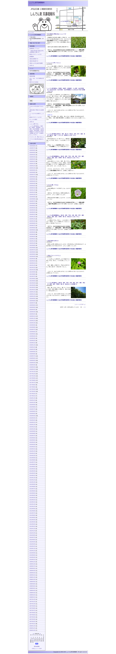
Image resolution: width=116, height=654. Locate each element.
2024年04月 (32, 207)
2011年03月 (32, 544)
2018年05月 (32, 360)
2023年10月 (32, 221)
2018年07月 (32, 356)
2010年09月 (32, 553)
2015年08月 (32, 433)
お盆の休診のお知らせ (52, 240)
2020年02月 (32, 314)
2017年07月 (32, 382)
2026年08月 (32, 145)
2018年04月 (32, 362)
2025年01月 (32, 188)
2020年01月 (32, 316)
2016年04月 (32, 415)
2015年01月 (32, 449)
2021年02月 (32, 287)
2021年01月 (32, 289)
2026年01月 (32, 161)
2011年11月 (32, 530)
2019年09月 (32, 325)
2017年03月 (32, 391)
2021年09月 (32, 272)
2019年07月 (32, 329)
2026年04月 (32, 154)
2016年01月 (32, 422)
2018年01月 (32, 369)
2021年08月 (32, 274)
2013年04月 (32, 495)
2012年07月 (32, 513)
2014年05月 (32, 466)
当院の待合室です (33, 61)
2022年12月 (32, 241)
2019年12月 (32, 318)
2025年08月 (32, 172)
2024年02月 (32, 212)
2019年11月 (32, 320)
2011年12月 (32, 528)
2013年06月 (32, 491)
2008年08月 (32, 583)
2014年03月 (32, 471)
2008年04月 (32, 590)
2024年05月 (32, 205)
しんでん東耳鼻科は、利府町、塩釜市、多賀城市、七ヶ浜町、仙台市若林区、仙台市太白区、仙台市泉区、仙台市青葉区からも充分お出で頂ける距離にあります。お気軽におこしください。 (36, 130)
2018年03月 (32, 364)
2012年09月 (32, 508)
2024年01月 (32, 214)
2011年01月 (32, 546)
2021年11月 (32, 267)
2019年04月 (32, 336)
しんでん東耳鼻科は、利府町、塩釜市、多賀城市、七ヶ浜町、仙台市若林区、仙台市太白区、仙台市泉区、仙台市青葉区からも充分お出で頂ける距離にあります (66, 90)
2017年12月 (32, 371)
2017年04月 (32, 389)
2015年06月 (32, 437)
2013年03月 (32, 497)
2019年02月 (32, 340)
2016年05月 (32, 413)
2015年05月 (32, 440)
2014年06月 (32, 464)
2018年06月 (32, 358)
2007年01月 (32, 623)
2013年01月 (32, 502)
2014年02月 (32, 473)
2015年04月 (32, 442)
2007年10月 (32, 603)
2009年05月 (32, 568)
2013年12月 (32, 477)
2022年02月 (32, 261)
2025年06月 (32, 176)
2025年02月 (32, 185)
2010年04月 (32, 557)
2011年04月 (32, 541)
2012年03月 (32, 522)
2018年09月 (32, 351)
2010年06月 (32, 555)
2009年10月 (32, 564)
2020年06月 (32, 305)
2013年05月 (32, 493)
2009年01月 (32, 575)
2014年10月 (32, 455)
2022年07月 (32, 249)
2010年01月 (32, 559)
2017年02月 (32, 393)
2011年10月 (32, 533)
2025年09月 (32, 170)
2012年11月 (32, 506)
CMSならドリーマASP (37, 648)
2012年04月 (32, 519)
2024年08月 (32, 199)
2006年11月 (32, 628)
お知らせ (31, 65)
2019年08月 (32, 327)
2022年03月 (32, 258)
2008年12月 (32, 577)
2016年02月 (32, 420)
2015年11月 (32, 426)
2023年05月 (32, 230)
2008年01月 (32, 597)
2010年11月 (32, 550)
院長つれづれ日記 (33, 82)
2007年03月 (32, 619)
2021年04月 (32, 283)
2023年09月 (32, 223)
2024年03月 (32, 210)
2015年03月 (32, 444)
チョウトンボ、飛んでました (36, 136)
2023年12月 (32, 216)
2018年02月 (32, 367)
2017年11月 (32, 373)
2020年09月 (32, 298)
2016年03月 (32, 418)
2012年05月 (32, 517)
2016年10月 (32, 402)
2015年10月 (32, 429)
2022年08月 (32, 247)
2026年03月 (32, 157)
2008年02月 (32, 595)
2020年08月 (32, 300)
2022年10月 (32, 243)
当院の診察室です (33, 58)
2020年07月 (32, 303)
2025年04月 (32, 181)
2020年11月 (32, 294)
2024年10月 (32, 194)
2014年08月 (32, 460)
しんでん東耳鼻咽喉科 (37, 2)
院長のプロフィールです (35, 54)
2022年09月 (32, 245)
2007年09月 (32, 606)
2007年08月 (32, 608)
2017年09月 (32, 378)
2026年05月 (32, 152)
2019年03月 (32, 338)
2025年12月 (32, 163)
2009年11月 (32, 561)
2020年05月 (32, 307)
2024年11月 (32, 192)
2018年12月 (32, 345)
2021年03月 (32, 285)
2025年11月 (32, 165)
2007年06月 (32, 612)
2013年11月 (32, 480)
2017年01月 (32, 395)
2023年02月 (32, 236)
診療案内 (31, 56)
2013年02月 (32, 499)
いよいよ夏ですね (33, 124)
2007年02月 (32, 621)
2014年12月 (32, 451)
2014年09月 (32, 457)
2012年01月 (32, 526)
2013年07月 (32, 488)
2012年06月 (32, 515)
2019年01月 (32, 342)
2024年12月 (32, 190)
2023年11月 (32, 218)
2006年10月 (32, 630)
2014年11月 (32, 453)
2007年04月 (32, 617)
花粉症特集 (32, 76)
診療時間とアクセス (34, 48)
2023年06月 (32, 227)
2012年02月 (32, 524)
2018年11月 (32, 347)
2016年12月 (32, 398)
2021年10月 (32, 269)
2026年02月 (32, 159)
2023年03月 (32, 234)
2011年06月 (32, 539)
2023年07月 (32, 225)
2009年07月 (32, 566)
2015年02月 (32, 446)
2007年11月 (32, 601)
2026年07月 (32, 148)
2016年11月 (32, 400)
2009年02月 (32, 572)
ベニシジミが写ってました (54, 62)
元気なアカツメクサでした (54, 255)
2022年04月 (32, 256)
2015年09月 (32, 431)
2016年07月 (32, 409)
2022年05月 (32, 254)
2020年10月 (32, 296)
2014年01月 (32, 475)
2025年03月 (32, 183)
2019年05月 (32, 334)
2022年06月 (32, 252)
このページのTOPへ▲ (79, 304)
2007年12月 (32, 599)
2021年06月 (32, 278)
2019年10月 (32, 322)
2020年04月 (32, 309)
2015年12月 (32, 424)
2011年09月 (32, 535)
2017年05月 (32, 387)
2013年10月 (32, 482)
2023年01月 (32, 238)
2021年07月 (32, 276)
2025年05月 (32, 179)
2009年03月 (32, 570)
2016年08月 (32, 407)
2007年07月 (32, 610)
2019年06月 (32, 331)
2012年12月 (32, 504)
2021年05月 (32, 280)
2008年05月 (32, 588)
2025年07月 (32, 174)
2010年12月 (32, 548)
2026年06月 (32, 150)
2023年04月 (32, 232)
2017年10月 (32, 376)
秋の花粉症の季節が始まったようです (56, 34)
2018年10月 (32, 349)
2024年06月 (32, 203)
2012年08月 (32, 510)
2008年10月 (32, 579)
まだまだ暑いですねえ (52, 185)
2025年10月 (32, 168)
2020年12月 (32, 291)
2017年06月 (32, 384)
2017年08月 (32, 380)
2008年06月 (32, 586)
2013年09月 (32, 484)
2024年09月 (32, 196)
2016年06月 (32, 411)
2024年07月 (32, 201)
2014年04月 (32, 468)
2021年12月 (32, 265)
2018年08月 (32, 353)
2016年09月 (32, 404)
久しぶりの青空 (33, 119)
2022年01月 (32, 263)
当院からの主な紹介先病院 (36, 63)
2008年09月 (32, 581)
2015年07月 (32, 435)
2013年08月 (32, 486)
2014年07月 (32, 462)
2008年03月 (32, 592)
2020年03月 (32, 311)
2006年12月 (32, 626)
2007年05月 (32, 614)
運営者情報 (36, 646)
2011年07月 (32, 537)
